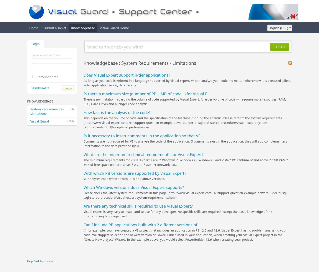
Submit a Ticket (54, 28)
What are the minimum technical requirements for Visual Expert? (144, 154)
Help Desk (33, 261)
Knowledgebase (83, 28)
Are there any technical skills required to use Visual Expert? (138, 206)
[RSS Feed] (290, 63)
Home (33, 28)
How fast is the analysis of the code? (117, 112)
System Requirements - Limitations (52, 111)
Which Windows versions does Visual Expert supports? (134, 187)
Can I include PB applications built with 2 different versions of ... (143, 225)
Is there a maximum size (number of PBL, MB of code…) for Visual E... (147, 94)
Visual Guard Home (114, 28)
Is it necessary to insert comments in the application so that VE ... (144, 136)
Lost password (40, 88)
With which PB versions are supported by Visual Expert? (135, 173)
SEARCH (280, 47)
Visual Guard (52, 121)
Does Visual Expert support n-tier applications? (127, 75)
